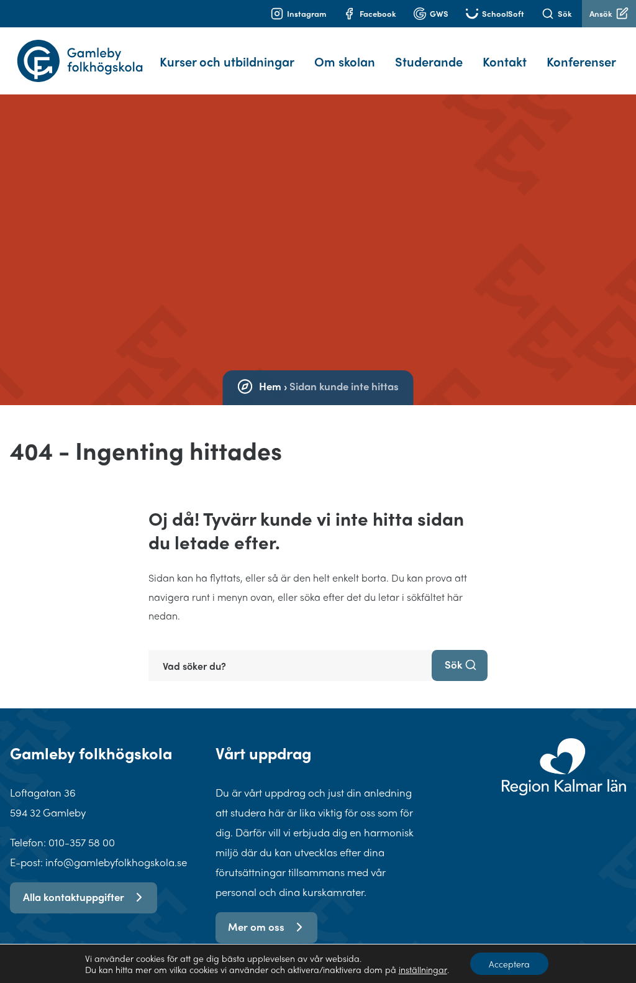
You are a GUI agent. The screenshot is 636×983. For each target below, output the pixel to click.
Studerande (429, 61)
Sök (565, 13)
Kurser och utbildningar (227, 61)
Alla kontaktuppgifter (73, 896)
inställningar (423, 969)
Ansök (600, 13)
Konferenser (581, 61)
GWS (439, 13)
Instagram (306, 13)
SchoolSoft (503, 13)
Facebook (378, 13)
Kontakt (505, 61)
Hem (270, 385)
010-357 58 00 (81, 841)
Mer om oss (256, 926)
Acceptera (509, 964)
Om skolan (344, 61)
